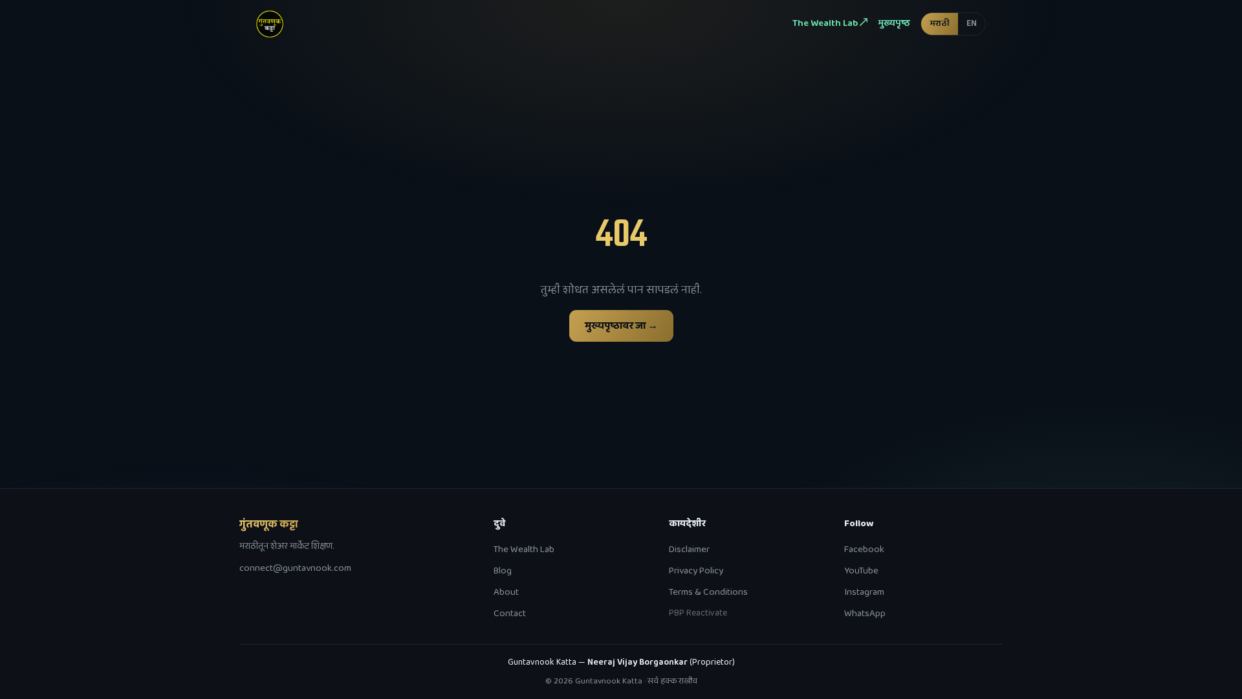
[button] (953, 23)
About (506, 592)
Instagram (864, 592)
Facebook (864, 549)
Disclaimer (689, 549)
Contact (510, 613)
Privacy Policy (696, 571)
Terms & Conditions (708, 592)
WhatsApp (865, 613)
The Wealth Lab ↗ (829, 23)
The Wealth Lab (524, 549)
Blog (503, 571)
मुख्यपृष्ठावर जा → (621, 326)
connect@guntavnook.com (295, 568)
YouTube (861, 571)
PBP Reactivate (698, 613)
